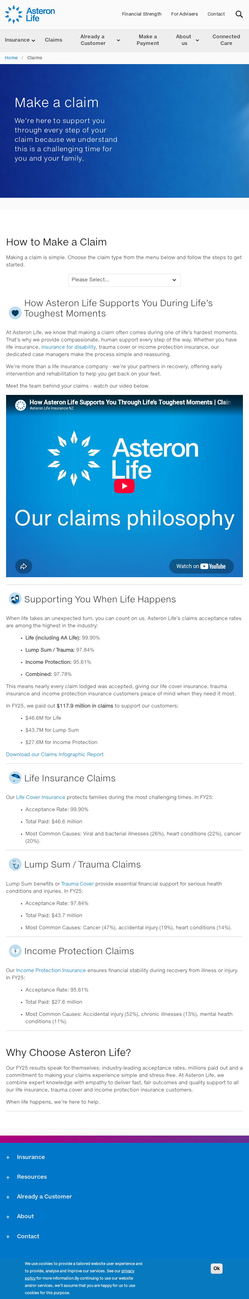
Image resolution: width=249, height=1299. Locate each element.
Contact (216, 14)
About (25, 1216)
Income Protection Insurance (51, 970)
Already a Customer (44, 1197)
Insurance (31, 1157)
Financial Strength (142, 14)
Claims (54, 40)
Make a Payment (148, 40)
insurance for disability (68, 347)
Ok (216, 1268)
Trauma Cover (77, 884)
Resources (32, 1177)
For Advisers (184, 14)
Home (11, 58)
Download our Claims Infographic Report (55, 754)
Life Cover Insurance (40, 797)
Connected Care (226, 40)
